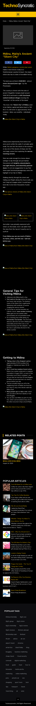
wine (22, 691)
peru (7, 678)
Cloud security (22, 656)
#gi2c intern (21, 621)
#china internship (11, 617)
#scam (8, 639)
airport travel (10, 643)
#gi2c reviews (10, 630)
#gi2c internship (11, 626)
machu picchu (19, 669)
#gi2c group (10, 621)
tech (27, 682)
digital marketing (20, 661)
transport (15, 687)
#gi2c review (23, 626)
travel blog (9, 691)
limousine (9, 669)
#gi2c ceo (23, 617)
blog (27, 647)
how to (27, 665)
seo (23, 678)
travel (23, 687)
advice (15, 639)
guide (14, 665)
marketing (9, 674)
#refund (22, 634)
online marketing (21, 674)
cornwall (8, 661)
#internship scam (11, 634)
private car (15, 678)
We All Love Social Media (11, 461)
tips (7, 687)
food (7, 665)
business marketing (21, 652)
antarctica (9, 647)
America (20, 643)
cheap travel (10, 656)
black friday (19, 647)
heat (20, 665)
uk (17, 691)
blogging (9, 652)
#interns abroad (23, 630)
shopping (9, 682)
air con (23, 639)
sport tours (18, 682)
